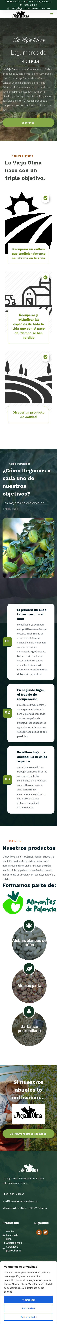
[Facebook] (39, 1232)
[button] (51, 14)
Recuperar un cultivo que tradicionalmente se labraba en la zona (28, 253)
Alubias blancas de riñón (29, 942)
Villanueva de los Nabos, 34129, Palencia (28, 1)
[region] (28, 1292)
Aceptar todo (28, 1299)
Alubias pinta (29, 985)
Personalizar (28, 1308)
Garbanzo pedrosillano (29, 1028)
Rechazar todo (28, 1317)
